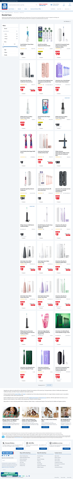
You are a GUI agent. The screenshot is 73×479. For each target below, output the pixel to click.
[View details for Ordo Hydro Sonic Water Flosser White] (45, 251)
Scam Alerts (57, 465)
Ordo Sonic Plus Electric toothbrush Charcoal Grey (26, 81)
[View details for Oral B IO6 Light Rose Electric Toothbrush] (27, 178)
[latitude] (27, 475)
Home (3, 12)
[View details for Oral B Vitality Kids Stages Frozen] (45, 106)
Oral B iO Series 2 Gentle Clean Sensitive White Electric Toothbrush (45, 226)
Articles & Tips (22, 465)
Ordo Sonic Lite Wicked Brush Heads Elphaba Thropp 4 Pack (62, 331)
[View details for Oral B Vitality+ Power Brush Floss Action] (27, 34)
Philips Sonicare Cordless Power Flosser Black (61, 117)
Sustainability (39, 463)
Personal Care (16, 12)
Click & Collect (57, 459)
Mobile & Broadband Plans (25, 457)
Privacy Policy (12, 467)
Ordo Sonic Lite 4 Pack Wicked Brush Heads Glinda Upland (62, 81)
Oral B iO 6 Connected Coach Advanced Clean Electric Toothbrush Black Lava (62, 369)
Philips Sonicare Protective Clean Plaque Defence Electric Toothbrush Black (27, 332)
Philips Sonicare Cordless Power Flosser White (26, 117)
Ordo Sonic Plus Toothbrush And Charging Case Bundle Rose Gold (45, 82)
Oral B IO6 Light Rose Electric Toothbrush (27, 189)
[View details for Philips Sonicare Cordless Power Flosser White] (27, 106)
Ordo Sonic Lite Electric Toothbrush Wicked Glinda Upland (44, 369)
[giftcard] (29, 475)
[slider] (3, 46)
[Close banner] (17, 473)
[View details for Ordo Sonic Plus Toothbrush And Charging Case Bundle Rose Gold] (45, 70)
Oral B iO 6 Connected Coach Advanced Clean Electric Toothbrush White (62, 46)
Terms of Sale (63, 477)
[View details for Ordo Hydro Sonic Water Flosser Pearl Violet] (45, 285)
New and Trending (40, 459)
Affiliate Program (40, 467)
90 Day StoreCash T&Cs (18, 437)
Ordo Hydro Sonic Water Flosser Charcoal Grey (26, 261)
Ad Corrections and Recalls (60, 463)
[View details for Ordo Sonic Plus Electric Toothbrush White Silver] (62, 251)
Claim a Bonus (57, 460)
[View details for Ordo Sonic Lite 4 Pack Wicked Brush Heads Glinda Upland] (62, 70)
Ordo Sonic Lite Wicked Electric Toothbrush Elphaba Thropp (27, 368)
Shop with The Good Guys (25, 452)
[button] (11, 424)
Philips (19, 394)
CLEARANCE (53, 9)
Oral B (16, 394)
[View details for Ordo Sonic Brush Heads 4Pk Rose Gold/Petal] (45, 178)
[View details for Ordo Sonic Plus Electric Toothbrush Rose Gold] (45, 141)
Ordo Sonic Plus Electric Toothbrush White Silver (60, 261)
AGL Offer (39, 462)
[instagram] (4, 455)
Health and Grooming (33, 397)
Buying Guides (22, 463)
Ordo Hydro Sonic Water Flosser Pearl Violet (43, 296)
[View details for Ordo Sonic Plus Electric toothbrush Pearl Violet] (62, 214)
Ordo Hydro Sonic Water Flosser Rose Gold (26, 296)
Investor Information (41, 465)
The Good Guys (40, 455)
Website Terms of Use (5, 467)
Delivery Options (58, 457)
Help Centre (57, 455)
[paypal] (19, 475)
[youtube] (8, 455)
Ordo (24, 394)
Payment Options (23, 460)
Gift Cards (22, 462)
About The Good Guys (41, 452)
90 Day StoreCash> (23, 459)
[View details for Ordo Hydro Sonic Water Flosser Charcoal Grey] (27, 251)
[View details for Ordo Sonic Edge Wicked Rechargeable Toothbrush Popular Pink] (45, 321)
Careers (38, 457)
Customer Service (58, 452)
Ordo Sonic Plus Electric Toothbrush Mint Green (60, 296)
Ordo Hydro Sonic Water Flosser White (43, 261)
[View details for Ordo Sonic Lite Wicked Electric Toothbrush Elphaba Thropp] (27, 357)
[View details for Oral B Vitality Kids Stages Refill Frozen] (27, 141)
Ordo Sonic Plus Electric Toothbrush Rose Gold (43, 152)
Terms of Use (69, 477)
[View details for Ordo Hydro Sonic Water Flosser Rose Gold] (27, 285)
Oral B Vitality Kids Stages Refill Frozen (27, 152)
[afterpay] (23, 475)
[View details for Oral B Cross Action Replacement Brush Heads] (45, 34)
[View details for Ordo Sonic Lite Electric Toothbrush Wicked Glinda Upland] (45, 357)
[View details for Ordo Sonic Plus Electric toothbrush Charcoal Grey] (27, 70)
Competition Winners (58, 462)
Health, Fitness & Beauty (9, 12)
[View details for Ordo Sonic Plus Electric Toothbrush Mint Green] (62, 285)
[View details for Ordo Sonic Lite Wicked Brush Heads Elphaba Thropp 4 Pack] (62, 321)
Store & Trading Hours (24, 455)
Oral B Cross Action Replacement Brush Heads (44, 45)
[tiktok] (6, 455)
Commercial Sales (58, 467)
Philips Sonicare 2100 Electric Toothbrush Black (27, 225)
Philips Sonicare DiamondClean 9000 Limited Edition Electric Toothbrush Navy (62, 153)
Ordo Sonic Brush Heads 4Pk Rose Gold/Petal (44, 189)
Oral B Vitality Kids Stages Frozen (44, 117)
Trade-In (38, 460)
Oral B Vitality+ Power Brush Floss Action (26, 45)
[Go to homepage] (4, 6)
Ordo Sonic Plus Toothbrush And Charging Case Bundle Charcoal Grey (62, 190)
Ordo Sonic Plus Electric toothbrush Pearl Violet (60, 225)
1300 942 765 (42, 5)
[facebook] (2, 455)
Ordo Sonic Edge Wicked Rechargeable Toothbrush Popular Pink (44, 332)
